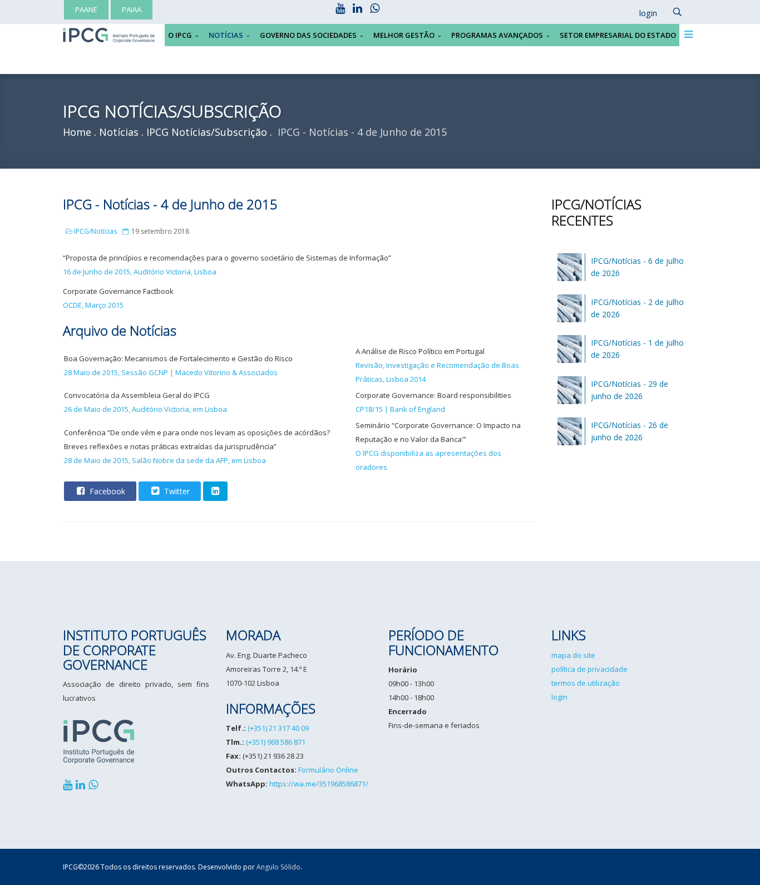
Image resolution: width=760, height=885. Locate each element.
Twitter (176, 491)
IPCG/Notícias (95, 231)
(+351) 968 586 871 (275, 742)
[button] (642, 13)
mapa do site (573, 655)
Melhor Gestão (404, 35)
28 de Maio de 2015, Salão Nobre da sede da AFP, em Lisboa (165, 460)
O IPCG (180, 35)
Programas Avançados (497, 35)
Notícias (226, 35)
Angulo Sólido (278, 867)
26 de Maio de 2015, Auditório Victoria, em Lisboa (145, 409)
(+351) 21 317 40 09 (278, 728)
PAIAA (131, 9)
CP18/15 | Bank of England (400, 409)
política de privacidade (589, 669)
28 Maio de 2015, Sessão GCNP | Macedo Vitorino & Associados (171, 372)
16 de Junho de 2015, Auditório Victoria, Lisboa (139, 272)
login (559, 697)
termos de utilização (585, 683)
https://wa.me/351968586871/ (318, 784)
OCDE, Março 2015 (93, 305)
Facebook (106, 491)
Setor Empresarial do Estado (618, 35)
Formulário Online (328, 770)
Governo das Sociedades (308, 35)
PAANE (86, 9)
